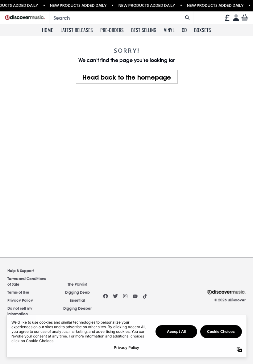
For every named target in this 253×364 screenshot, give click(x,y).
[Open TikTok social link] (145, 296)
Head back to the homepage (126, 76)
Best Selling (143, 30)
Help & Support (20, 270)
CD (184, 30)
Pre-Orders (112, 30)
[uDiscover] (25, 17)
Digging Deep (77, 292)
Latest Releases (76, 30)
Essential (77, 300)
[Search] (187, 17)
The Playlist (77, 284)
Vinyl (169, 30)
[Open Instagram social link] (125, 296)
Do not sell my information (19, 310)
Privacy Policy (20, 300)
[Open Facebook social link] (105, 296)
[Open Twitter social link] (115, 296)
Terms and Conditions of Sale (26, 281)
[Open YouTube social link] (135, 296)
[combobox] (121, 17)
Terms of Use (18, 292)
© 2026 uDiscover (230, 300)
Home (47, 30)
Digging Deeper (77, 308)
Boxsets (202, 30)
